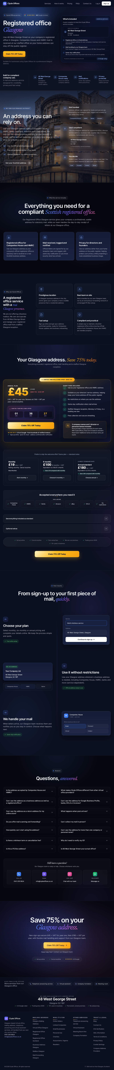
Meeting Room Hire (79, 1031)
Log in (98, 3)
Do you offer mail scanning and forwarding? (23, 822)
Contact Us (87, 3)
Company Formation (80, 1035)
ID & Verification (98, 1029)
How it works (59, 3)
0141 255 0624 (9, 1034)
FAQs (78, 3)
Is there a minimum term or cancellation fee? (23, 840)
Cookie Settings (98, 1044)
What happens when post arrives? (74, 811)
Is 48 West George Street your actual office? (78, 849)
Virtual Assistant (78, 1028)
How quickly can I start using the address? (22, 830)
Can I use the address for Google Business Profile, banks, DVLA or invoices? (80, 802)
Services (48, 3)
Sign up (106, 3)
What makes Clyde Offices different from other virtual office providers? (82, 791)
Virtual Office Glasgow (40, 1028)
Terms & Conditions (100, 1037)
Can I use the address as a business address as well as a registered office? (27, 802)
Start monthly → (22, 478)
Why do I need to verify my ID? (73, 840)
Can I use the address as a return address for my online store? (25, 812)
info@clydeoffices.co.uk (12, 1037)
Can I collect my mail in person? (73, 822)
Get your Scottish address (16, 163)
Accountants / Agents (60, 1040)
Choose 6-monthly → (57, 478)
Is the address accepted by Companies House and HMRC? (25, 791)
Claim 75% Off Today (30, 425)
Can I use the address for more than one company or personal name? (81, 831)
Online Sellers (57, 1021)
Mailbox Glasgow (38, 1051)
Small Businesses (59, 1029)
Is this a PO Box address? (16, 849)
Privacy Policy (98, 1040)
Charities (56, 1037)
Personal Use (57, 1033)
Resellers (56, 1044)
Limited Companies (59, 1025)
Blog (95, 1021)
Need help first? (57, 952)
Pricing (69, 3)
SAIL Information (99, 1033)
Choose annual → (92, 478)
